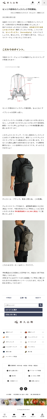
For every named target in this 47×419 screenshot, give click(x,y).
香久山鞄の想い (13, 370)
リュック (32, 13)
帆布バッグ (41, 13)
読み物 (14, 376)
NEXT (38, 298)
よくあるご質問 (35, 376)
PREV (9, 298)
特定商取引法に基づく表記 (21, 394)
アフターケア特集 (35, 370)
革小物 (30, 351)
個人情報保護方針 (36, 394)
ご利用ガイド (14, 381)
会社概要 (8, 394)
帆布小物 (8, 351)
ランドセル (31, 347)
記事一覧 (23, 298)
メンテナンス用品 (11, 356)
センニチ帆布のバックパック (20, 13)
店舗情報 (24, 365)
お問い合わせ (35, 381)
